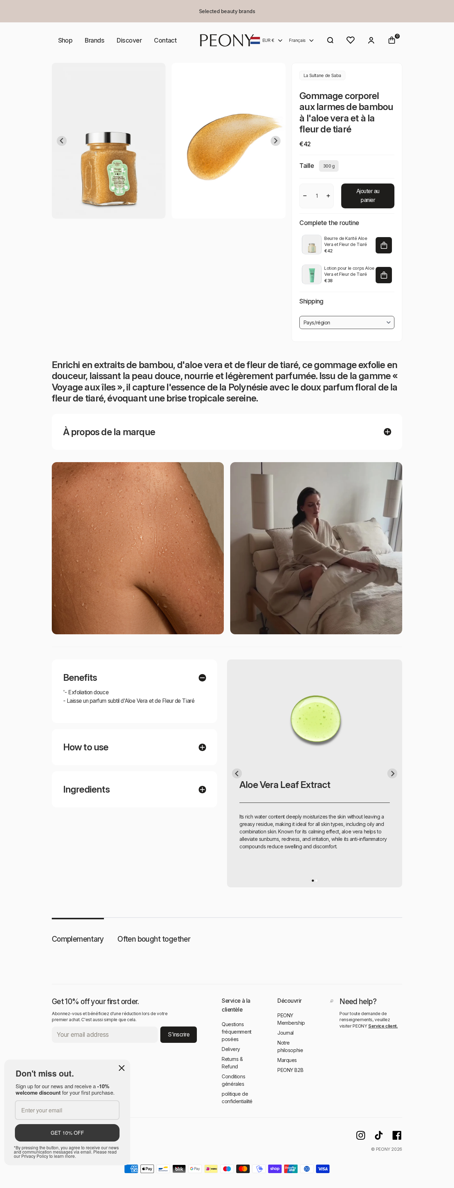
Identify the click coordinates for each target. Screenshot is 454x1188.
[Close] (121, 1068)
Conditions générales (233, 1080)
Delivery (231, 1049)
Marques (287, 1060)
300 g (329, 166)
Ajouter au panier (368, 195)
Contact (165, 40)
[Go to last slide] (62, 141)
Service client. (383, 1026)
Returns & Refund (232, 1062)
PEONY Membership (291, 1019)
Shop (65, 40)
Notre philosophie (290, 1046)
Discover (129, 40)
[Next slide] (276, 141)
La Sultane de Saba (322, 75)
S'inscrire (178, 1034)
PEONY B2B (290, 1070)
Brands (94, 40)
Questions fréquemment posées (236, 1031)
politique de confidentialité (237, 1097)
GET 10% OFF (67, 1132)
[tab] (313, 881)
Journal (285, 1033)
